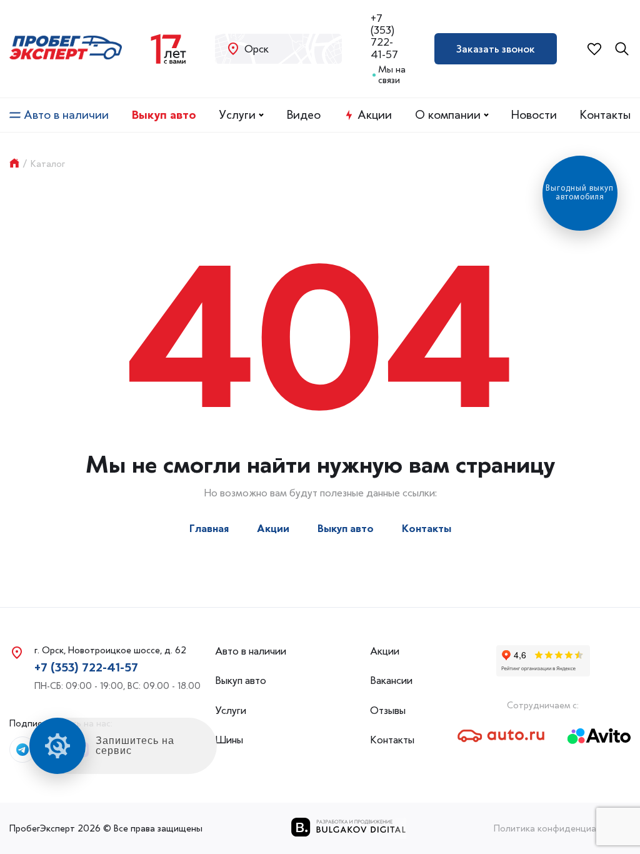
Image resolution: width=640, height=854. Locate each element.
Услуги (237, 115)
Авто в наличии (66, 115)
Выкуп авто (164, 115)
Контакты (605, 115)
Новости (534, 115)
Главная (209, 529)
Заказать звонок (495, 49)
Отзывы (388, 710)
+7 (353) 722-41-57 (384, 37)
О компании (448, 115)
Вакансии (391, 680)
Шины (229, 740)
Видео (304, 115)
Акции (375, 115)
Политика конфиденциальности (562, 828)
